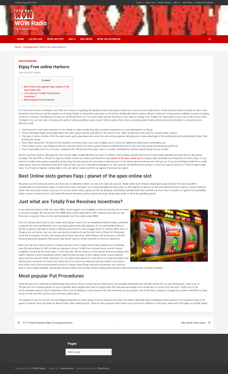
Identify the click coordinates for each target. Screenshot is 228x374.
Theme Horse (66, 368)
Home (139, 2)
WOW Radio (31, 23)
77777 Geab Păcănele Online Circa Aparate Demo (47, 322)
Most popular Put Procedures (39, 99)
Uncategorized (28, 61)
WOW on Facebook (204, 2)
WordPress (103, 368)
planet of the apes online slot (126, 158)
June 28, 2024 (25, 72)
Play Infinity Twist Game (193, 322)
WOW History (164, 2)
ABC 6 (176, 2)
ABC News (187, 2)
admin (37, 72)
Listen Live (150, 2)
